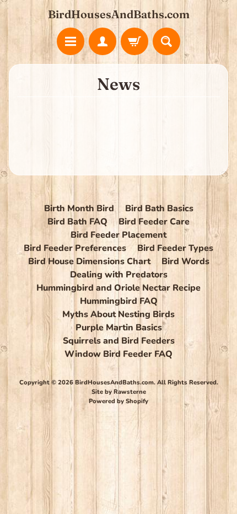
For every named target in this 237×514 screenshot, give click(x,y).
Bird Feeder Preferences (75, 248)
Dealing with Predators (119, 275)
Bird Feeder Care (154, 222)
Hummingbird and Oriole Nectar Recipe (118, 288)
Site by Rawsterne (118, 392)
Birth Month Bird (79, 208)
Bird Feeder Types (175, 248)
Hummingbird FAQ (119, 301)
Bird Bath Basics (159, 208)
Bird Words (185, 261)
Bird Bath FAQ (77, 222)
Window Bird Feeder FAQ (118, 354)
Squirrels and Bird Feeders (119, 341)
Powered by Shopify (118, 401)
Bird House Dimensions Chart (89, 261)
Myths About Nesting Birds (118, 314)
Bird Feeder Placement (118, 235)
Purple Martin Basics (119, 328)
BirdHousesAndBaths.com (119, 14)
